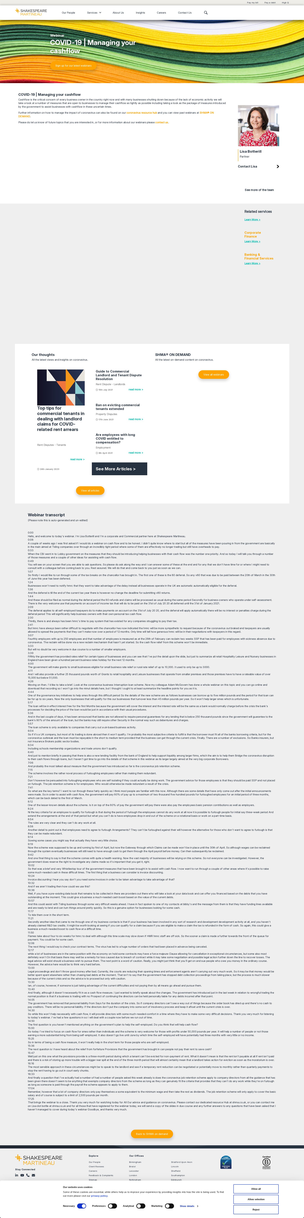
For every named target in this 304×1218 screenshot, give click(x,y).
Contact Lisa (247, 166)
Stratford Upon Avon (181, 1162)
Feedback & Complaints (101, 1175)
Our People (68, 12)
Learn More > (252, 219)
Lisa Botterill (251, 151)
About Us (118, 12)
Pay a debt (270, 2)
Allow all (256, 1188)
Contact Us (185, 12)
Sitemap (93, 1179)
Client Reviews (96, 1166)
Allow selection (256, 1199)
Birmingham (135, 1162)
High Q (285, 2)
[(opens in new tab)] (266, 1162)
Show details (187, 1206)
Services (92, 12)
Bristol (132, 1166)
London (133, 1175)
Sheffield (175, 1171)
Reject (256, 1209)
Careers (161, 12)
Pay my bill (252, 2)
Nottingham (135, 1179)
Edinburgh (176, 1179)
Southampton (178, 1175)
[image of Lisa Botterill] (258, 125)
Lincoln (175, 1166)
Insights (140, 12)
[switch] (112, 1206)
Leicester (134, 1171)
